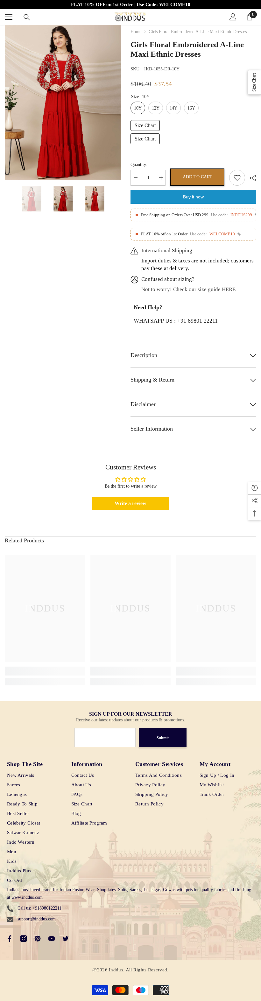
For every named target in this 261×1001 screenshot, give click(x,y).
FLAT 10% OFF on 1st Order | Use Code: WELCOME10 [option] (130, 4)
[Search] (27, 17)
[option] (63, 102)
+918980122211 (46, 908)
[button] (6, 199)
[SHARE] (250, 178)
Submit (163, 738)
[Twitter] (65, 938)
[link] (45, 671)
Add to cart (197, 177)
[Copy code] (239, 234)
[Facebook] (9, 938)
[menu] (8, 17)
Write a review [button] (130, 503)
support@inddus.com (37, 919)
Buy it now (193, 196)
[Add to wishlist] (237, 178)
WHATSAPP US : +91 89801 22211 (176, 321)
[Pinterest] (37, 938)
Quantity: (138, 164)
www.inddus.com (27, 897)
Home (135, 31)
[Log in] (232, 16)
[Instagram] (23, 938)
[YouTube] (51, 938)
